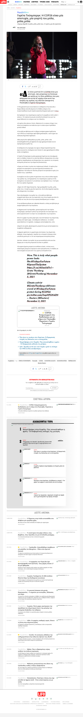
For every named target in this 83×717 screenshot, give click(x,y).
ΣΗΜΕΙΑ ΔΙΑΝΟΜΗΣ (68, 703)
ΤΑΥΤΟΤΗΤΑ (17, 701)
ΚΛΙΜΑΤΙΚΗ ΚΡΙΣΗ (62, 360)
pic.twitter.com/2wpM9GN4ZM (42, 295)
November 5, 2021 (36, 301)
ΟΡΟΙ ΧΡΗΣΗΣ (33, 390)
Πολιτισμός (33, 4)
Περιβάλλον (63, 4)
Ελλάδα (10, 4)
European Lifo (71, 4)
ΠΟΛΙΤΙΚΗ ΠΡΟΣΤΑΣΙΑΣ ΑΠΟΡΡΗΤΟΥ (46, 390)
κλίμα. (57, 111)
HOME (8, 7)
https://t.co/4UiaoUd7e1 (39, 268)
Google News (38, 353)
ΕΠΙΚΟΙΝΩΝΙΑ (26, 701)
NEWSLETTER (35, 701)
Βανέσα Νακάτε (42, 363)
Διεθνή (15, 4)
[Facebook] (73, 76)
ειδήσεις (22, 354)
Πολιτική (20, 4)
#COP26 (46, 292)
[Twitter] (75, 76)
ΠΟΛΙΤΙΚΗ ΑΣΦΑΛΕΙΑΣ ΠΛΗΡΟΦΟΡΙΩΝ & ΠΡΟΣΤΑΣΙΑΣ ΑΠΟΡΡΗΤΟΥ (27, 703)
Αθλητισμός (56, 4)
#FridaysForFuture (40, 261)
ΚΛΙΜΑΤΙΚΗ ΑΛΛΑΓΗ (50, 360)
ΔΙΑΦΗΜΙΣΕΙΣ (45, 701)
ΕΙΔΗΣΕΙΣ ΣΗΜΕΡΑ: (25, 334)
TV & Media (40, 4)
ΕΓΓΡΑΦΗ (54, 387)
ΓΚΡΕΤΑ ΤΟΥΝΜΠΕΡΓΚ (24, 360)
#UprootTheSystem (36, 265)
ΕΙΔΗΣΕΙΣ (13, 7)
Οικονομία (26, 4)
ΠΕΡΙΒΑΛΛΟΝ (72, 360)
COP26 (48, 92)
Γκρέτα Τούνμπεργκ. (38, 103)
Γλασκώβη (34, 360)
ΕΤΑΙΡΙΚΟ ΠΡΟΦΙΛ (55, 701)
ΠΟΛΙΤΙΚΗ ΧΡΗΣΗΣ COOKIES (53, 703)
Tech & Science (48, 4)
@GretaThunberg (36, 286)
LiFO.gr (30, 353)
